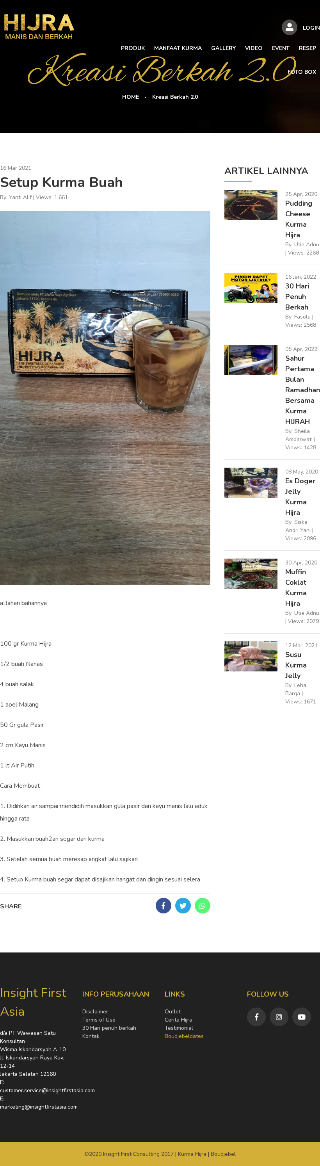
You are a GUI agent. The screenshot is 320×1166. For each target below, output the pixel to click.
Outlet (173, 1011)
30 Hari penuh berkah (109, 1028)
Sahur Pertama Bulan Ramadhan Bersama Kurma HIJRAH (302, 390)
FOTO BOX (302, 72)
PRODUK (133, 48)
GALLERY (223, 48)
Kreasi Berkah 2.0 (175, 97)
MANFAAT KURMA (178, 48)
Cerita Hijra (178, 1020)
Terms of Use (99, 1020)
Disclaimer (95, 1011)
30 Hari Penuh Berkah (297, 296)
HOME (130, 97)
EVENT (281, 48)
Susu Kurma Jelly (296, 665)
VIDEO (254, 48)
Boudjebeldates (184, 1036)
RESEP (307, 48)
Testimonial (179, 1028)
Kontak (91, 1036)
